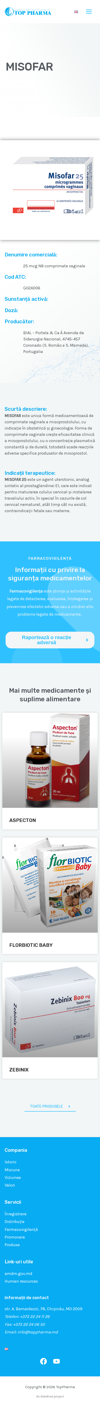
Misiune (12, 1169)
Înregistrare (16, 1213)
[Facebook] (43, 1361)
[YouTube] (56, 1361)
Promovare (15, 1237)
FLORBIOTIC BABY (31, 945)
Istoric (11, 1161)
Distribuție (14, 1221)
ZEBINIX (19, 1070)
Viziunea (13, 1177)
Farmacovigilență (21, 1229)
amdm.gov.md (18, 1273)
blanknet (47, 1396)
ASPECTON (22, 820)
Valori (10, 1185)
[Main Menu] (89, 11)
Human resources (21, 1281)
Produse (12, 1244)
